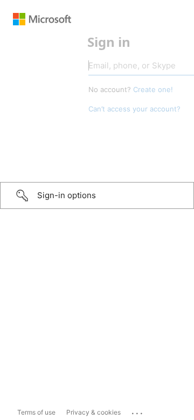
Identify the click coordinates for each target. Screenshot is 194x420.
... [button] (137, 410)
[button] (97, 195)
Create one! (92, 89)
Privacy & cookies (93, 412)
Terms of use (36, 412)
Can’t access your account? (73, 108)
